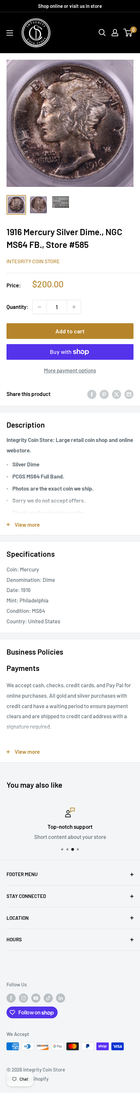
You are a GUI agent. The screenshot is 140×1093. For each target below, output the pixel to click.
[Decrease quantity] (39, 307)
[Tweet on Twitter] (116, 394)
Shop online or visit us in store (70, 6)
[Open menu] (10, 33)
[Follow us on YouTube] (35, 998)
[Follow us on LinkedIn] (60, 998)
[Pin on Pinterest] (104, 394)
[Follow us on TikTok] (48, 998)
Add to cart (70, 331)
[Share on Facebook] (91, 394)
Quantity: (17, 306)
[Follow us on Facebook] (11, 998)
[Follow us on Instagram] (23, 998)
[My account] (115, 32)
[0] (128, 33)
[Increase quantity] (74, 307)
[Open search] (102, 32)
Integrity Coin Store (33, 261)
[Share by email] (128, 394)
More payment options (70, 370)
